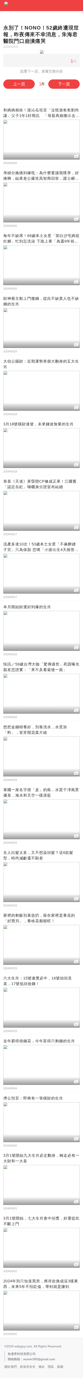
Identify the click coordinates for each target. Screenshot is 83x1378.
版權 (60, 1366)
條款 (42, 1366)
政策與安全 (27, 1366)
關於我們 (10, 1366)
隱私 (51, 1366)
